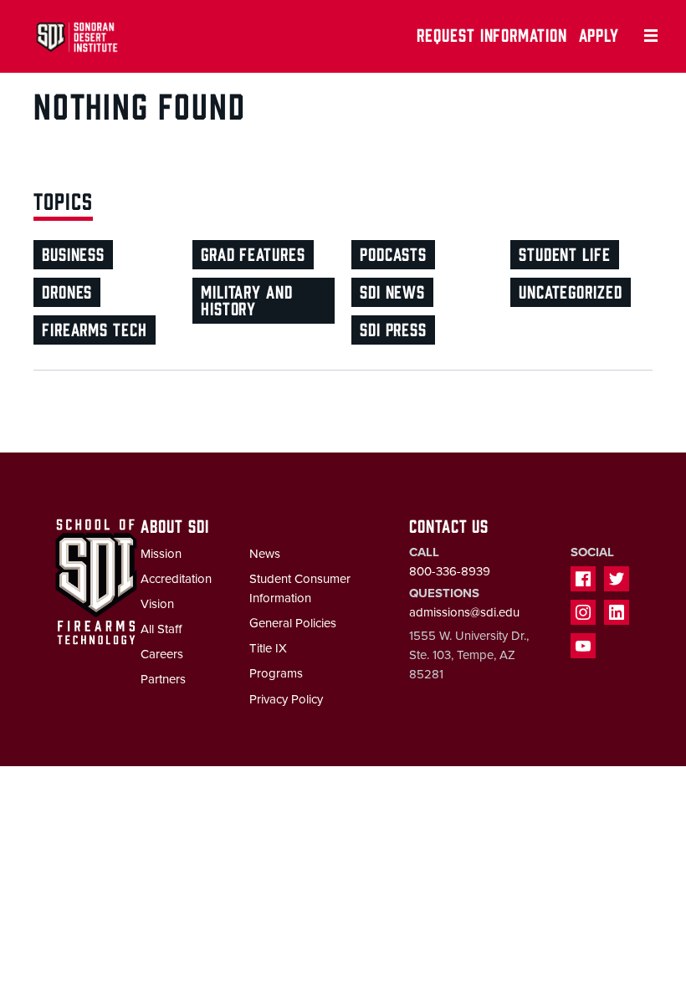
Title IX (268, 648)
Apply (599, 33)
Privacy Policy (286, 699)
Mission (161, 553)
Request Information (491, 33)
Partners (163, 679)
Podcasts (393, 253)
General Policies (292, 623)
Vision (157, 603)
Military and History (247, 299)
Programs (276, 673)
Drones (67, 290)
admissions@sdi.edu (464, 612)
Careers (162, 654)
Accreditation (176, 578)
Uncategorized (570, 290)
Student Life (565, 253)
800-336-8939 (449, 571)
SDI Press (393, 328)
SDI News (392, 290)
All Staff (161, 629)
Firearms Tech (94, 328)
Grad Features (253, 253)
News (264, 553)
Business (73, 253)
